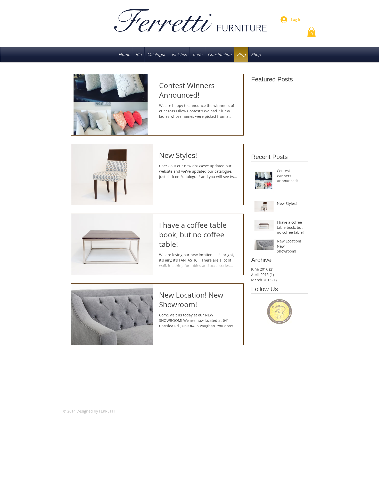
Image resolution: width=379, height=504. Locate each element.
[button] (311, 32)
